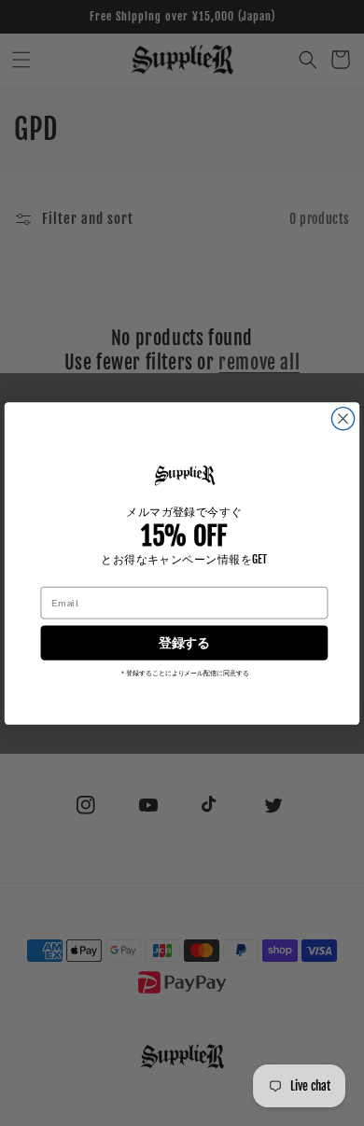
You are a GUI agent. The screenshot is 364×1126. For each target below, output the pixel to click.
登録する (184, 642)
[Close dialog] (342, 418)
